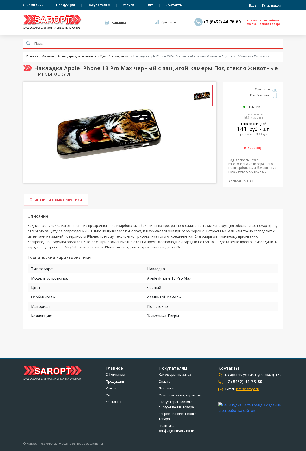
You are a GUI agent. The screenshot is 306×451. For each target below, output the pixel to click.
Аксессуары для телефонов (77, 56)
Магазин (48, 56)
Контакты (174, 5)
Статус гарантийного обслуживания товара (176, 404)
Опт (150, 5)
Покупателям (99, 5)
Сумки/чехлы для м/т (115, 56)
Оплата (164, 381)
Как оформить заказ (175, 374)
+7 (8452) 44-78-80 (222, 22)
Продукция (65, 5)
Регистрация (271, 5)
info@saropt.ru (247, 389)
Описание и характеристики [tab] (56, 199)
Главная (32, 56)
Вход (252, 5)
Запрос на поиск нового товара (177, 416)
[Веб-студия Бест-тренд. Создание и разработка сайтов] (250, 407)
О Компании (33, 5)
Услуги (128, 5)
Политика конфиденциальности (176, 428)
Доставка (166, 388)
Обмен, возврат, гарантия (180, 395)
